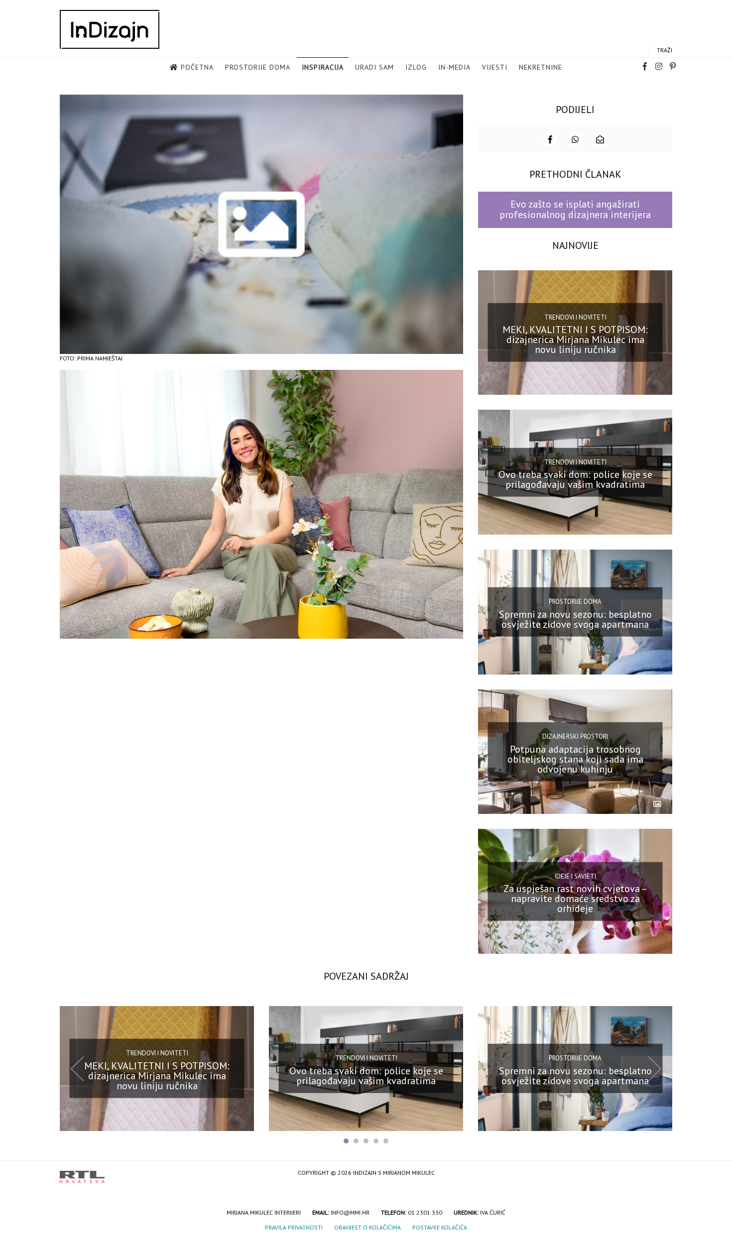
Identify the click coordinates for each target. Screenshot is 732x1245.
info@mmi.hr (350, 1212)
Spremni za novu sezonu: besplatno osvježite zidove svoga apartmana (575, 619)
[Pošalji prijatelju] (600, 139)
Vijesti (494, 67)
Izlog (416, 67)
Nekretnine (540, 67)
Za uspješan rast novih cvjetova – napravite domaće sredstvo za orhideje (575, 898)
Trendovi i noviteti (575, 317)
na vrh (662, 1173)
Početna (197, 67)
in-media (454, 67)
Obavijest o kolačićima (367, 1227)
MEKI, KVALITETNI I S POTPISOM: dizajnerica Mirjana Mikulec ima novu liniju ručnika (575, 339)
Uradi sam (374, 67)
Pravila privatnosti (294, 1227)
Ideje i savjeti (575, 876)
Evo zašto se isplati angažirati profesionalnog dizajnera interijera (575, 209)
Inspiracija (323, 67)
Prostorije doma (257, 67)
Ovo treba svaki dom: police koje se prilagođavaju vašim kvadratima (575, 479)
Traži (664, 50)
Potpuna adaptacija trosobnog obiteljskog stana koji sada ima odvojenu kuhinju (575, 758)
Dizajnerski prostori (575, 736)
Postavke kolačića (439, 1227)
